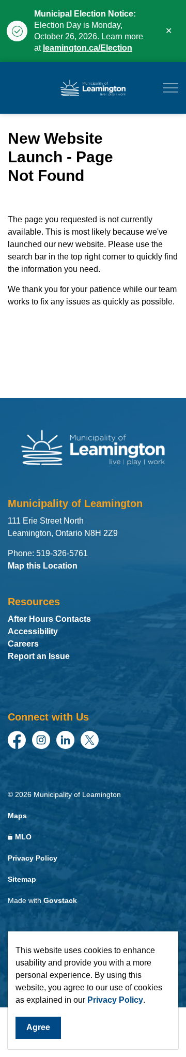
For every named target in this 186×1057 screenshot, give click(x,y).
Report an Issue (39, 656)
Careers (23, 643)
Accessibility (33, 631)
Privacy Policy (115, 999)
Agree (38, 1027)
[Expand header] (170, 88)
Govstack (60, 900)
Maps (17, 815)
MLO (23, 837)
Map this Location (43, 565)
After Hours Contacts (49, 619)
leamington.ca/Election (87, 47)
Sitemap (22, 879)
